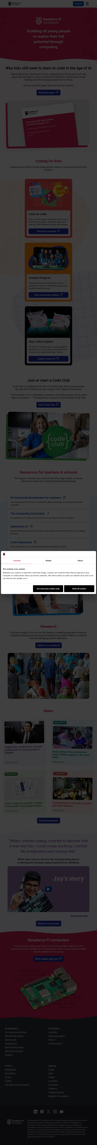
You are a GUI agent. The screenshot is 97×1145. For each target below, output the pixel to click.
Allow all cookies (79, 589)
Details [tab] (48, 560)
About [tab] (80, 560)
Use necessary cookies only (48, 589)
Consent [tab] (16, 560)
